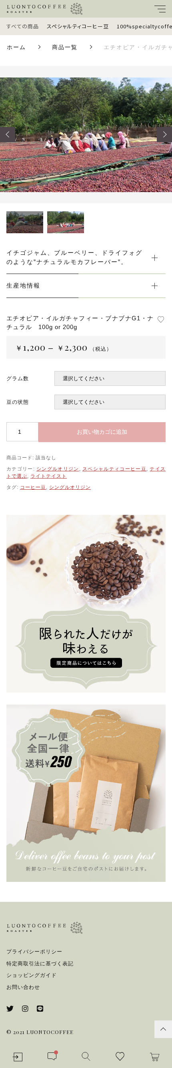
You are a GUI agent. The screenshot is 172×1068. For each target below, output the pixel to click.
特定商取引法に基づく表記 (40, 964)
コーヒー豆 (33, 487)
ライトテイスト (48, 476)
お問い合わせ (23, 987)
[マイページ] (17, 1057)
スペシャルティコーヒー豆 (78, 26)
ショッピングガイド (31, 975)
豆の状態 (17, 402)
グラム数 (17, 378)
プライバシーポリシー (34, 952)
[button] (7, 134)
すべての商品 (22, 26)
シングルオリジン (57, 469)
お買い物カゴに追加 (102, 432)
